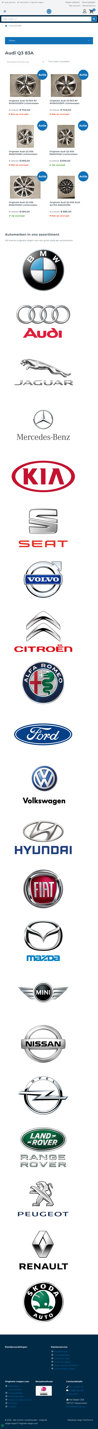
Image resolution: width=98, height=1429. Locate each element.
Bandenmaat (61, 1351)
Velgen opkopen (72, 2)
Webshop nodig (75, 1420)
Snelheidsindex (62, 1355)
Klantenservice (88, 6)
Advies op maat (62, 1358)
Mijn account (75, 6)
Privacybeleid (15, 1393)
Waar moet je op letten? (66, 1365)
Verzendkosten (16, 1396)
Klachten (12, 1403)
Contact (12, 1406)
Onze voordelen (62, 1362)
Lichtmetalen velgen (64, 1369)
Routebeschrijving (75, 1406)
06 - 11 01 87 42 (76, 1387)
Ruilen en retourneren (20, 1400)
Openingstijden (88, 2)
